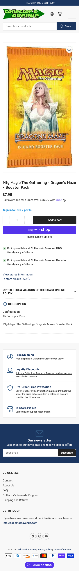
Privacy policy (44, 549)
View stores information (18, 274)
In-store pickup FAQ (15, 279)
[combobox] (39, 26)
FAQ (5, 490)
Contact (7, 480)
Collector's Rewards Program (20, 495)
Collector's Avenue (26, 549)
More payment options (39, 236)
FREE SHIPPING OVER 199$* (40, 2)
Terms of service (62, 549)
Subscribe (67, 452)
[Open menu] (72, 14)
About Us (8, 485)
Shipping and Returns (15, 500)
